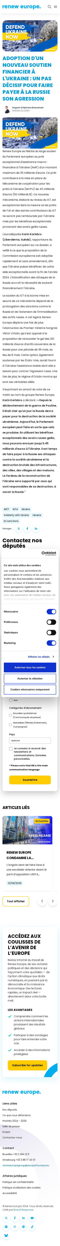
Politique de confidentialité (18, 1182)
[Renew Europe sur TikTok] (32, 1226)
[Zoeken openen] (50, 7)
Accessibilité (9, 1193)
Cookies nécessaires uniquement (30, 689)
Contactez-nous (12, 1137)
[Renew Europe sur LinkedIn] (23, 1218)
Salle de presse (11, 1126)
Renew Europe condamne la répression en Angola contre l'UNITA (26, 855)
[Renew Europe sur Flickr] (6, 1226)
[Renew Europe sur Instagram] (14, 1226)
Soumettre (30, 780)
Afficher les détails (39, 656)
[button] (42, 901)
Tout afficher (16, 901)
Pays (12, 734)
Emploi (6, 1132)
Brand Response (23, 1209)
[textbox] (15, 740)
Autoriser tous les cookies (30, 667)
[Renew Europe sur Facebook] (14, 1218)
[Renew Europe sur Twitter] (6, 1218)
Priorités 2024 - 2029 (14, 1121)
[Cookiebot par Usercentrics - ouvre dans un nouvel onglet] (42, 553)
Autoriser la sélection (29, 678)
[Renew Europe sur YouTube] (32, 1218)
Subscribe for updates (27, 1065)
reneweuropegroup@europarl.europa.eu (25, 1165)
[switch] (51, 622)
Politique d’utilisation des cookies (21, 1187)
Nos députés (9, 1109)
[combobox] (30, 741)
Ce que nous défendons (16, 1115)
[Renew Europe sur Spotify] (23, 1226)
